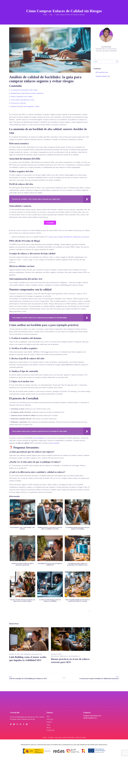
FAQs (48, 725)
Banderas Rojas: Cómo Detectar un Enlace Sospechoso (27, 93)
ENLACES (50, 719)
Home (45, 14)
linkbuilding (27, 654)
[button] (89, 611)
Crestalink (50, 223)
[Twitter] (11, 724)
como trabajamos (39, 438)
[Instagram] (17, 724)
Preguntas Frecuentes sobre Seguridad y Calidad (25, 106)
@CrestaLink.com (101, 72)
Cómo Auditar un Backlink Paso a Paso (22, 100)
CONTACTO (51, 730)
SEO (48, 716)
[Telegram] (14, 724)
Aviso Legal (58, 737)
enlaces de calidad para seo (61, 656)
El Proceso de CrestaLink (18, 103)
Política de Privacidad (68, 737)
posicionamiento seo (36, 654)
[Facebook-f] (23, 724)
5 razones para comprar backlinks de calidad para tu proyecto (68, 237)
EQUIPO (49, 722)
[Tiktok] (20, 724)
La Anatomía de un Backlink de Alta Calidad (24, 90)
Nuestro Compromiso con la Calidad (21, 96)
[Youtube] (27, 724)
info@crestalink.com (103, 76)
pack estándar (54, 443)
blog (51, 14)
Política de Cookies (81, 737)
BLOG (49, 727)
